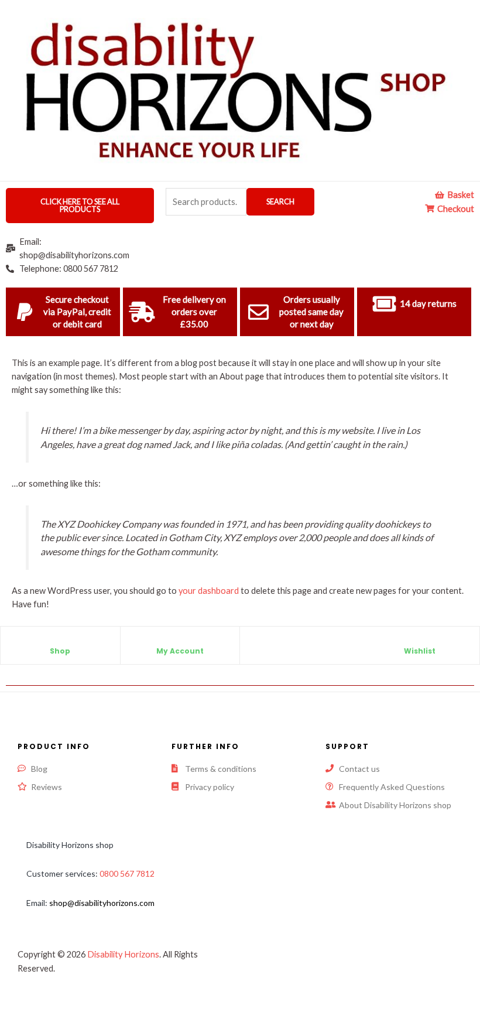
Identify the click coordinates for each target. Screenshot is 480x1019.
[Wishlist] (420, 641)
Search (280, 201)
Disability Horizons (123, 954)
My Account (180, 651)
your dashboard (209, 591)
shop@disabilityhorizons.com (102, 903)
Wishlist (420, 651)
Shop (60, 651)
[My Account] (180, 641)
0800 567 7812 (127, 873)
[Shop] (60, 641)
